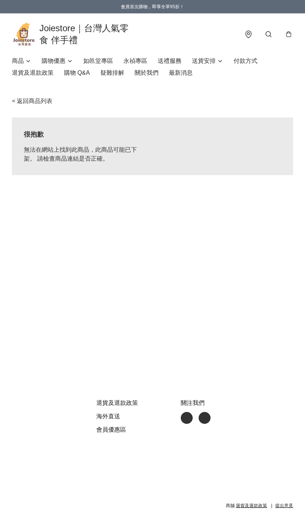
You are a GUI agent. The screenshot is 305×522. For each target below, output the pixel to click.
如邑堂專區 (98, 61)
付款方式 (245, 61)
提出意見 (284, 505)
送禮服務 (170, 61)
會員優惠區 (111, 429)
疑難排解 (112, 73)
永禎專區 (135, 61)
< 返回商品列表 (32, 101)
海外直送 (108, 416)
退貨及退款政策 (33, 73)
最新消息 (181, 73)
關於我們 (146, 73)
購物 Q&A (77, 73)
